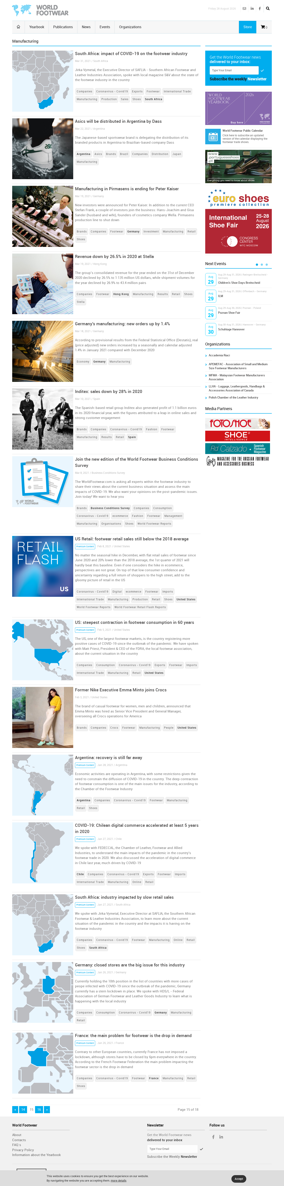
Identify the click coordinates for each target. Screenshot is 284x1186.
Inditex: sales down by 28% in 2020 (108, 391)
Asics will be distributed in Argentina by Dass (118, 121)
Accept (239, 1178)
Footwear (153, 91)
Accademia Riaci (219, 355)
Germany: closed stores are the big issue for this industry (130, 965)
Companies (84, 91)
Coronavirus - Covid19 (112, 91)
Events (105, 27)
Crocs (114, 727)
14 (23, 1110)
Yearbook (36, 27)
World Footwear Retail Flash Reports (140, 607)
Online (136, 882)
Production (109, 99)
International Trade (177, 91)
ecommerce (120, 516)
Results (163, 294)
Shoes (136, 99)
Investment (151, 231)
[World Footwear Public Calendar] (213, 136)
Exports (137, 91)
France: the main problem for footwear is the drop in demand (133, 1035)
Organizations (130, 27)
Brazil (124, 154)
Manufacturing (87, 99)
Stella (81, 301)
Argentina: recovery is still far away (108, 757)
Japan (176, 154)
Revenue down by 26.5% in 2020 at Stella (114, 256)
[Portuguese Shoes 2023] (238, 166)
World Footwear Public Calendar (243, 130)
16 (39, 1110)
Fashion (151, 429)
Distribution (160, 154)
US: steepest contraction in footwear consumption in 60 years (134, 622)
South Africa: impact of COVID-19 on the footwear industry (131, 53)
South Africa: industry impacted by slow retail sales (124, 897)
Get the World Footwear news (169, 1135)
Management (173, 516)
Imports (167, 591)
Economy (83, 361)
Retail (191, 231)
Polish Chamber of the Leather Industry (233, 397)
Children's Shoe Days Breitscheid (239, 282)
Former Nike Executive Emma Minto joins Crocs (121, 689)
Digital (117, 591)
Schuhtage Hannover (231, 329)
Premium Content (85, 546)
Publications (63, 27)
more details (118, 1180)
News (86, 27)
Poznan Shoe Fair (229, 312)
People (169, 727)
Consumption (162, 508)
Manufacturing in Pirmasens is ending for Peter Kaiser (127, 188)
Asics (98, 154)
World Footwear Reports (154, 523)
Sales (124, 99)
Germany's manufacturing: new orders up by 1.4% (122, 323)
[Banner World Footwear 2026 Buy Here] (238, 108)
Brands (111, 154)
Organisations (111, 523)
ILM (220, 296)
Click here (228, 135)
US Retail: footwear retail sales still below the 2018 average (132, 538)
